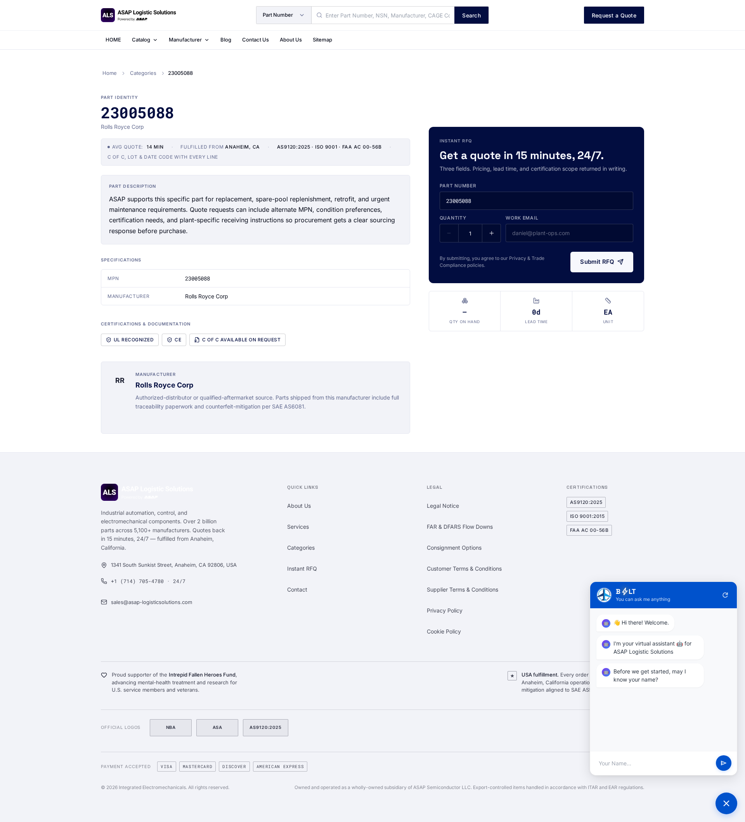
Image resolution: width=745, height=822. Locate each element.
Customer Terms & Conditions (464, 568)
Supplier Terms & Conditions (462, 589)
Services (298, 526)
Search (471, 15)
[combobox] (383, 15)
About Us (291, 39)
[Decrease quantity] (449, 233)
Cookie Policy (444, 631)
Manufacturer (185, 39)
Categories (143, 73)
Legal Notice (443, 505)
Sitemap (322, 39)
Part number (458, 186)
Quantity (453, 218)
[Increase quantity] (491, 233)
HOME (113, 39)
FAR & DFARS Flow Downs (460, 526)
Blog (225, 39)
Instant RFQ (302, 568)
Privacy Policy (445, 610)
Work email (522, 218)
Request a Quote (614, 15)
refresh (725, 595)
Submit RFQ (597, 261)
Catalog (141, 39)
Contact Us (255, 39)
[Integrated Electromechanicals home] (138, 15)
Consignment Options (454, 547)
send (723, 763)
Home (109, 73)
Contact (297, 589)
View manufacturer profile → (172, 419)
